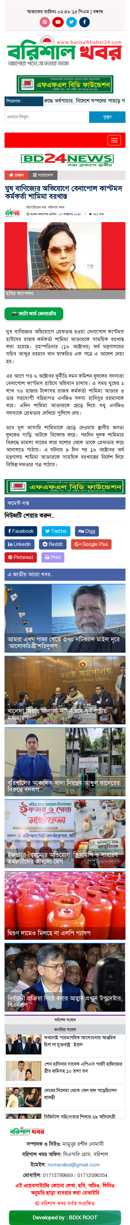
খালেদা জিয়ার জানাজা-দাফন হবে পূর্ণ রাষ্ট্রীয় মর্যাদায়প (57, 714)
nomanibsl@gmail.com (73, 1165)
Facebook (22, 531)
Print (55, 557)
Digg (89, 531)
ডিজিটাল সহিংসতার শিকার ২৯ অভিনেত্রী (79, 1117)
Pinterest (22, 557)
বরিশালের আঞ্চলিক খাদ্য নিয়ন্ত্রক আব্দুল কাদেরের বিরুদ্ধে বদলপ (64, 786)
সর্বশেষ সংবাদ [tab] (65, 1020)
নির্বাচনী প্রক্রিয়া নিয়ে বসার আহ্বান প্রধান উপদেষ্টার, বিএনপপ (65, 1002)
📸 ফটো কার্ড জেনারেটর (34, 314)
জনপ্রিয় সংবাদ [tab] (65, 1029)
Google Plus (94, 544)
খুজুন (107, 117)
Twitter (58, 531)
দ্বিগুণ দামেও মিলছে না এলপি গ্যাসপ (49, 933)
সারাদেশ (45, 175)
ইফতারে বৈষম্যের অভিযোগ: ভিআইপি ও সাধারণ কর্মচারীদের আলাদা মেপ (63, 858)
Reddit (55, 544)
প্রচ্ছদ (18, 175)
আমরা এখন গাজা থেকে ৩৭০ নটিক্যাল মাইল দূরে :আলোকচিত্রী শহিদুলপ (64, 643)
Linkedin (21, 544)
